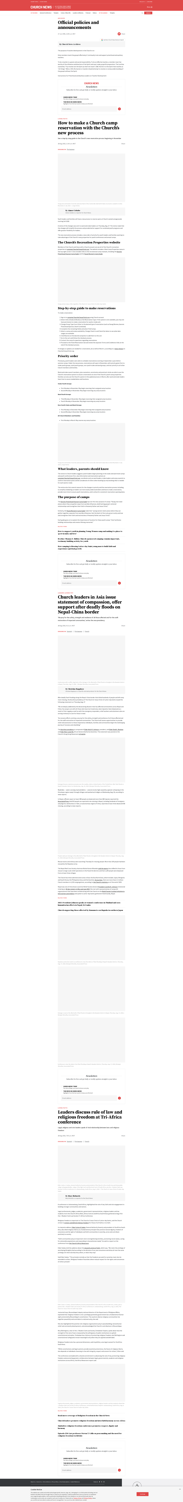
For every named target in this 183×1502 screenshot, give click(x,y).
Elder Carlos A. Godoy (78, 1228)
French (87, 632)
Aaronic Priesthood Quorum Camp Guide (74, 502)
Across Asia (98, 880)
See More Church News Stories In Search (114, 40)
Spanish (69, 632)
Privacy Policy (55, 1482)
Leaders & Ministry (78, 13)
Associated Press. (63, 802)
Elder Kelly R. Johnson (91, 730)
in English (82, 734)
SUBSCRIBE (149, 1)
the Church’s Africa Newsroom (79, 1244)
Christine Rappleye (76, 689)
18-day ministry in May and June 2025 (78, 889)
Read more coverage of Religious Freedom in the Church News (84, 1416)
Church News (43, 1)
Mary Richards (74, 1197)
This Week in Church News (72, 102)
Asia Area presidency (67, 730)
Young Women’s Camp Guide (93, 254)
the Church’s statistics (100, 883)
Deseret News (34, 1)
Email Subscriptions (64, 1482)
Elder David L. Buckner (116, 730)
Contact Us (39, 1482)
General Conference (45, 13)
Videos (95, 13)
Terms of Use (77, 1498)
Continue (142, 1494)
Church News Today (70, 97)
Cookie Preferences (75, 1482)
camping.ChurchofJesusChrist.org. (78, 249)
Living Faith (62, 119)
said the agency (103, 869)
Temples (56, 13)
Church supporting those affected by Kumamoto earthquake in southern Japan (90, 911)
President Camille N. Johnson (108, 887)
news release (119, 349)
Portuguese (70, 149)
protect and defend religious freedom (76, 1223)
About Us (33, 1482)
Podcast (88, 13)
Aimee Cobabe (74, 210)
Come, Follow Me (66, 13)
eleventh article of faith (92, 1249)
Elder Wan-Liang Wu (67, 732)
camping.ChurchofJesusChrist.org (78, 317)
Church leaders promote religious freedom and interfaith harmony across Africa (91, 1421)
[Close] (180, 1489)
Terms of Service (47, 1482)
